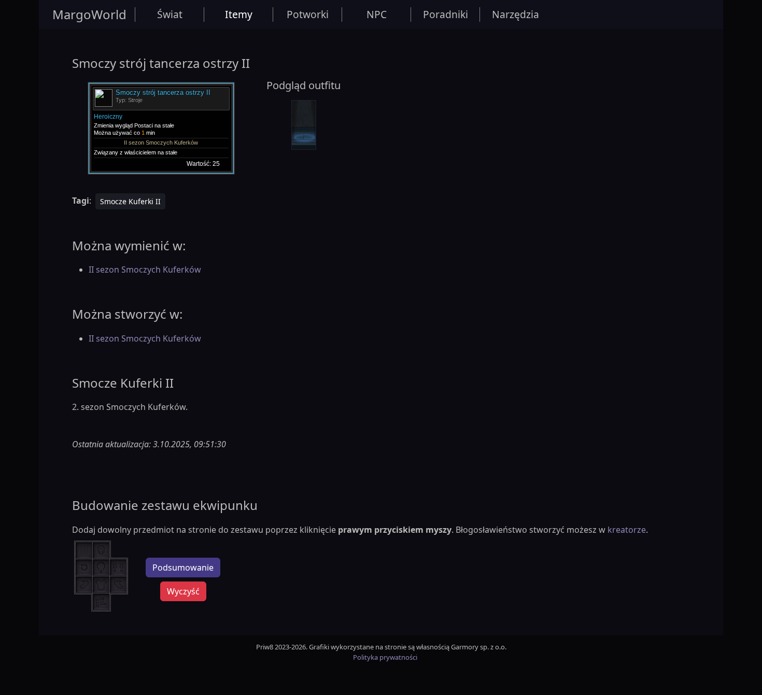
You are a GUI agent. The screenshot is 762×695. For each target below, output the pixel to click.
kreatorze (627, 529)
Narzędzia (515, 14)
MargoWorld (89, 14)
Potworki (308, 14)
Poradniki (445, 14)
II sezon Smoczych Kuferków (145, 269)
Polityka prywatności (385, 657)
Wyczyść (183, 591)
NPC (376, 14)
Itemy (238, 14)
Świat (169, 14)
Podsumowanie (183, 567)
